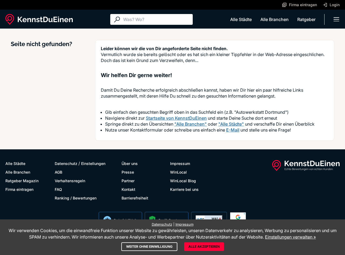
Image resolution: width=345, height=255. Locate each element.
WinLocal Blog (183, 180)
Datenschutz (66, 163)
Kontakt (128, 189)
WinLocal (178, 172)
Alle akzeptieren (204, 246)
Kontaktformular (146, 130)
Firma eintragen (19, 189)
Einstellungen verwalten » (290, 237)
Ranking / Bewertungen (75, 198)
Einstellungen (93, 163)
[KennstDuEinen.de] (39, 19)
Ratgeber (306, 19)
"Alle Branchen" (190, 124)
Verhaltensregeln (70, 180)
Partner (128, 180)
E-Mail (232, 130)
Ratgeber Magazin (22, 180)
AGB (58, 172)
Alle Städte (241, 19)
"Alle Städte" (231, 124)
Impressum (180, 163)
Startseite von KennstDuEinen (176, 118)
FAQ (58, 189)
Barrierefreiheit (135, 198)
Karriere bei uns (184, 189)
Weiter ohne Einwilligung (149, 246)
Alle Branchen (274, 19)
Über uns (130, 163)
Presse (128, 172)
